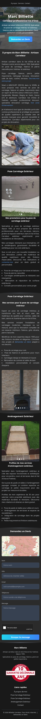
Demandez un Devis (20, 39)
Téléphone (5, 593)
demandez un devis (23, 342)
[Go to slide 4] (22, 408)
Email (4, 582)
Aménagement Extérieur (20, 702)
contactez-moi (7, 262)
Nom (3, 561)
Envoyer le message (20, 637)
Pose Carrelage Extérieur (20, 695)
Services (21, 3)
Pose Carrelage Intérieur (20, 698)
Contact (27, 3)
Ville (3, 571)
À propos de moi (20, 691)
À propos (14, 3)
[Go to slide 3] (20, 408)
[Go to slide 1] (19, 214)
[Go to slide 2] (21, 214)
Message (5, 603)
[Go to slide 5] (24, 408)
